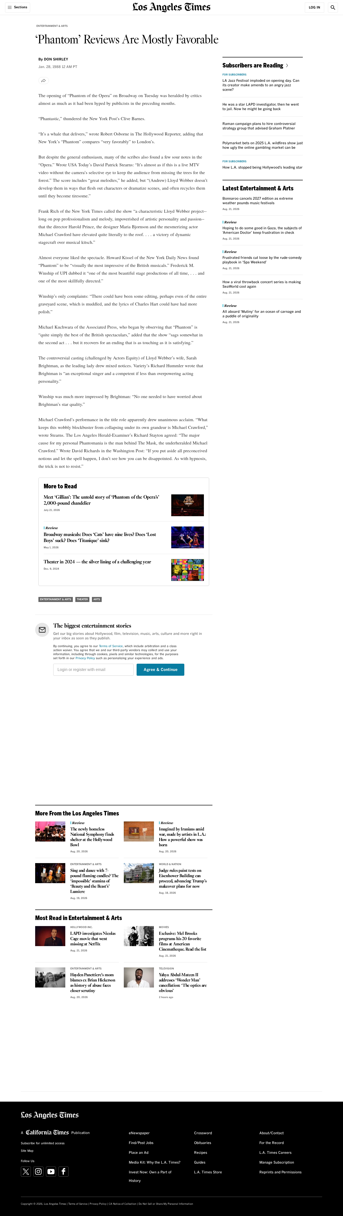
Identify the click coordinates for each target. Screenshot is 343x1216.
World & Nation (170, 864)
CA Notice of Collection (122, 1204)
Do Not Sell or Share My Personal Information (166, 1204)
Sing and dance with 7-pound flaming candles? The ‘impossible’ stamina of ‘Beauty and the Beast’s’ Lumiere (94, 881)
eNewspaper (139, 1133)
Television (166, 968)
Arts (96, 599)
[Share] (43, 80)
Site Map (27, 1151)
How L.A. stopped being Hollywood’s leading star (262, 167)
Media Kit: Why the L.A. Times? (155, 1162)
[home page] (171, 7)
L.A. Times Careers (275, 1153)
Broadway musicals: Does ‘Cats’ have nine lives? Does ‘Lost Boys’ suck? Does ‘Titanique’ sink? (100, 537)
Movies (164, 927)
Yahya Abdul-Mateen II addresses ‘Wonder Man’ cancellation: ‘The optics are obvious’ (183, 983)
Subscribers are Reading (252, 65)
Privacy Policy (85, 658)
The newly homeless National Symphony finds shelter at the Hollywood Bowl (92, 837)
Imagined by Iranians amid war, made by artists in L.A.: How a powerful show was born (182, 837)
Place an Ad (138, 1153)
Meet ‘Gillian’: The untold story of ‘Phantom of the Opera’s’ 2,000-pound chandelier (101, 500)
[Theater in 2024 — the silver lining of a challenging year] (187, 570)
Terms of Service (111, 646)
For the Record (271, 1143)
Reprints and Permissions (280, 1172)
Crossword (203, 1133)
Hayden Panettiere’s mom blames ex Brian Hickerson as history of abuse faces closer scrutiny (92, 983)
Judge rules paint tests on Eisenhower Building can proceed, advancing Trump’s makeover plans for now (183, 879)
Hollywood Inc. (81, 927)
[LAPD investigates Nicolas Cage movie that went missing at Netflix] (50, 936)
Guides (199, 1162)
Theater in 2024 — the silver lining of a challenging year (97, 562)
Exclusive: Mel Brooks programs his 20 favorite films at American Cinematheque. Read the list (182, 942)
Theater (82, 599)
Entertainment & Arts (52, 26)
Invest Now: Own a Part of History (150, 1177)
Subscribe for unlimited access (43, 1143)
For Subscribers (234, 74)
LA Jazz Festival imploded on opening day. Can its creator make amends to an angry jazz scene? (260, 85)
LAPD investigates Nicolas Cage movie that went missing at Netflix (93, 939)
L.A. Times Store (208, 1172)
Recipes (200, 1153)
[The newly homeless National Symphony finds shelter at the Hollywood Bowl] (50, 831)
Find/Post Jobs (141, 1143)
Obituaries (202, 1143)
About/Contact (271, 1133)
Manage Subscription (276, 1162)
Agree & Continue (161, 670)
